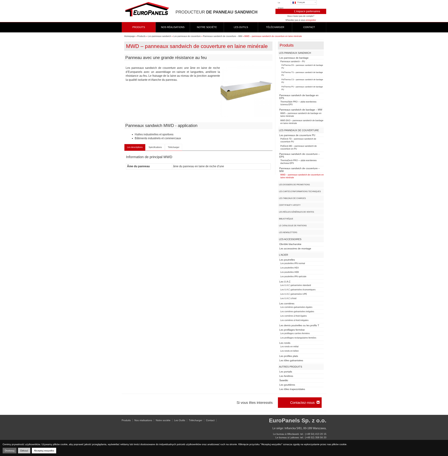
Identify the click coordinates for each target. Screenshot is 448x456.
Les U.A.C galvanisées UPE (293, 294)
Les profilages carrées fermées (295, 333)
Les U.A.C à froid (288, 298)
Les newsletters (288, 232)
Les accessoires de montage (295, 248)
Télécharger (275, 27)
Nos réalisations (172, 27)
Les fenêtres (286, 376)
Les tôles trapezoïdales (292, 389)
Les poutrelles (287, 259)
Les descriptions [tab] (135, 147)
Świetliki (283, 380)
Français (301, 2)
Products (141, 36)
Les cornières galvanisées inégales (297, 311)
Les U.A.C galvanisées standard (295, 285)
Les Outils (179, 420)
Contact (309, 27)
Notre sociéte (207, 27)
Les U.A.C (284, 281)
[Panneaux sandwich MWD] (246, 90)
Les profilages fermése (292, 329)
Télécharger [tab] (173, 147)
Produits (138, 27)
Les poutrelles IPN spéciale (293, 276)
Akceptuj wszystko (44, 450)
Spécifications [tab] (155, 147)
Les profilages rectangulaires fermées (298, 338)
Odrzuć (24, 450)
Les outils (241, 27)
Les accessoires (290, 239)
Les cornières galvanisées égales (296, 307)
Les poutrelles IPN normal (292, 263)
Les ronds (284, 342)
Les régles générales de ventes (296, 212)
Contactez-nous (302, 403)
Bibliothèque (286, 219)
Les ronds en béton (289, 351)
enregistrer (311, 20)
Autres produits (290, 366)
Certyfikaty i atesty (289, 205)
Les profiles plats (288, 356)
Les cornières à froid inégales (294, 320)
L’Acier (283, 254)
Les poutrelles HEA (289, 268)
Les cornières (286, 303)
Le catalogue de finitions (293, 225)
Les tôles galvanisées (291, 360)
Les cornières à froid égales (293, 316)
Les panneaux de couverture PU (297, 135)
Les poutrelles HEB (289, 272)
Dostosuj (9, 450)
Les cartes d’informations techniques (300, 191)
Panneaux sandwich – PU (292, 61)
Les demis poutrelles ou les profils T (299, 325)
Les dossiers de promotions (294, 185)
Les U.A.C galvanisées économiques (298, 289)
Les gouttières (287, 384)
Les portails (285, 371)
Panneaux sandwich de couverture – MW (222, 36)
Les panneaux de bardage (294, 57)
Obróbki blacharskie (290, 244)
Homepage (129, 36)
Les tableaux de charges (292, 198)
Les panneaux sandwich (159, 36)
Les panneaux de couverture (187, 36)
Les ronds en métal (289, 346)
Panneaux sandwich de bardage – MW (300, 109)
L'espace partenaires (307, 11)
